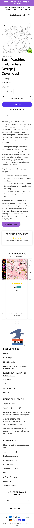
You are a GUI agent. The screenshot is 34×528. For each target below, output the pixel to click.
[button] (4, 15)
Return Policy (8, 481)
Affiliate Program (10, 477)
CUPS (5, 384)
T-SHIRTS (7, 380)
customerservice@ (10, 452)
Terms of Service (9, 485)
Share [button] (5, 115)
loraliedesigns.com (10, 456)
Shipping (6, 473)
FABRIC (6, 354)
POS (18, 523)
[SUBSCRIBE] (28, 500)
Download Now (11, 224)
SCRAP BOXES (9, 388)
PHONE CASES (9, 362)
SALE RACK (7, 358)
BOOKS (6, 392)
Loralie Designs (12, 523)
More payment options (17, 109)
